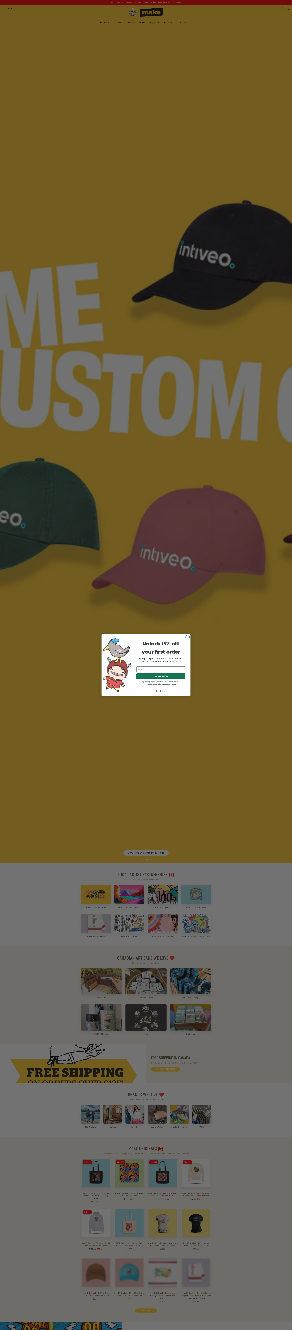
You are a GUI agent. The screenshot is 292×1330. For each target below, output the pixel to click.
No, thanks (160, 691)
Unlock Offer (161, 676)
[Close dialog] (188, 637)
